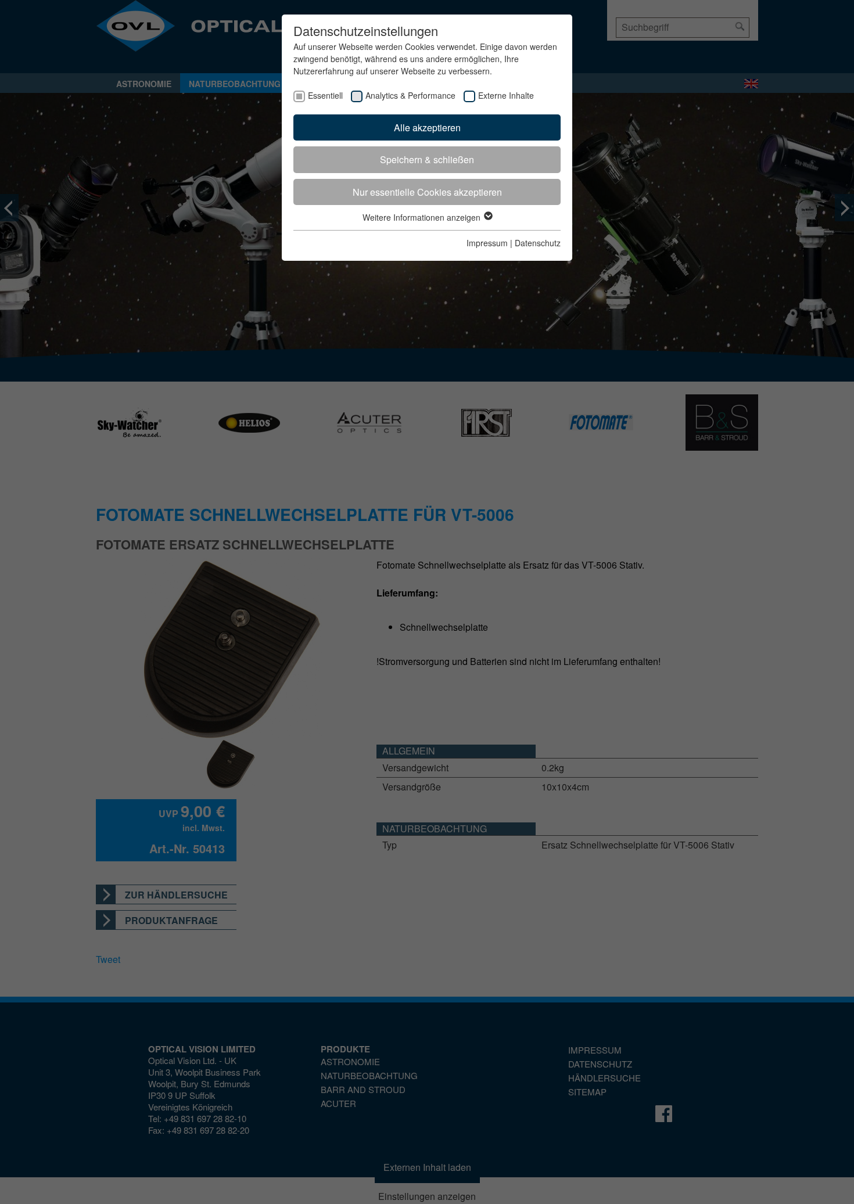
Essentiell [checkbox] (325, 95)
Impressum (487, 243)
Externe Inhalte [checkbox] (506, 95)
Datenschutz (538, 243)
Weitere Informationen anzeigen (423, 217)
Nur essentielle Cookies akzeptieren (427, 192)
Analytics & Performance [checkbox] (410, 95)
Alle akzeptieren (427, 127)
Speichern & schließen (427, 159)
